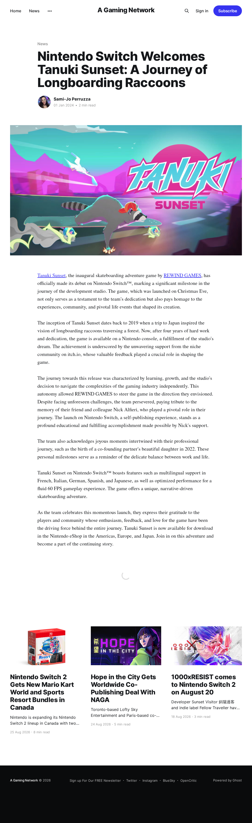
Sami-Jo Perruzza (72, 99)
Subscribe (227, 10)
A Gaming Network (126, 10)
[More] (49, 11)
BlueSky (169, 780)
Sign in (202, 10)
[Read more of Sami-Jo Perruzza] (44, 102)
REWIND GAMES (182, 275)
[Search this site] (187, 11)
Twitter (131, 780)
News (34, 10)
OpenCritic (188, 780)
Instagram (150, 780)
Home (15, 10)
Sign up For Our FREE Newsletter (95, 780)
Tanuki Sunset (51, 275)
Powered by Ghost (227, 780)
